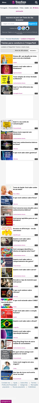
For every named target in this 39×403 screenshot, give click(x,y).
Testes (2, 39)
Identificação (16, 235)
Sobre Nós (24, 383)
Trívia (21, 8)
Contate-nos (6, 383)
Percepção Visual (17, 93)
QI (31, 8)
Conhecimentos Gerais (19, 83)
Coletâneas (32, 387)
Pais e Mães (16, 193)
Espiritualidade (17, 72)
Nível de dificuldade (21, 50)
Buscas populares (19, 387)
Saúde (27, 8)
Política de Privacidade (9, 385)
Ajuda (15, 383)
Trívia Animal (17, 265)
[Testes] (20, 2)
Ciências (15, 148)
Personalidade (13, 8)
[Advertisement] (19, 106)
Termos (28, 32)
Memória (15, 286)
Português (3, 8)
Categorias (23, 385)
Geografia (16, 327)
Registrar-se (6, 401)
